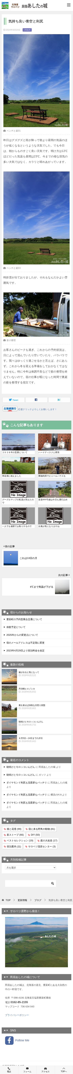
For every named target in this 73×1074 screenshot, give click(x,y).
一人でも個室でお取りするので (17, 526)
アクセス (45, 1071)
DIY (35, 834)
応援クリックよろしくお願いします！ (37, 409)
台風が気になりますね (48, 526)
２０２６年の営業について (15, 452)
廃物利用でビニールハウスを (52, 476)
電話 (9, 1071)
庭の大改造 (48, 840)
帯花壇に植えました (11, 476)
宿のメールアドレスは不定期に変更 (25, 642)
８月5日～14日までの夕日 (31, 739)
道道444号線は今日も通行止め (52, 499)
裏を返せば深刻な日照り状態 (32, 706)
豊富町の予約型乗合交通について (24, 619)
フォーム (27, 1071)
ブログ (27, 30)
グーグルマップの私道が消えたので (18, 501)
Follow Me (21, 1040)
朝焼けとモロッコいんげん (31, 723)
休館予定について (15, 627)
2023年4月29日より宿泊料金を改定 (25, 650)
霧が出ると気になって (29, 674)
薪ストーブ (15, 834)
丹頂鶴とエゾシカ (27, 690)
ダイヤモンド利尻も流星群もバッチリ (26, 782)
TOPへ (64, 1071)
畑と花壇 (14, 829)
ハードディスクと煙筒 (48, 452)
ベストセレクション (20, 840)
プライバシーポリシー (17, 1015)
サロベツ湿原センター (42, 846)
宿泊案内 (14, 846)
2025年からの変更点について (22, 635)
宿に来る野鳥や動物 (42, 829)
